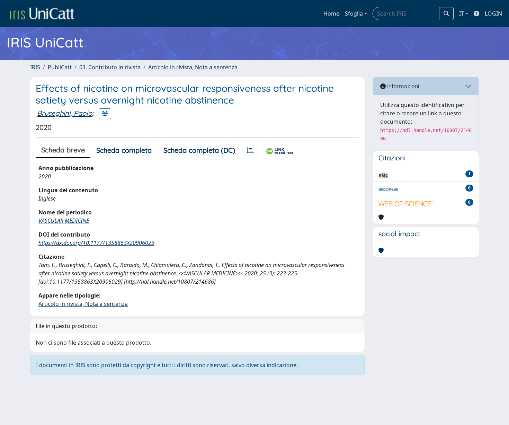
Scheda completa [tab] (124, 150)
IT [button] (461, 13)
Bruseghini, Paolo (64, 113)
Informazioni (402, 85)
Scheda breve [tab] (63, 149)
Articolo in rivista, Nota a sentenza (193, 67)
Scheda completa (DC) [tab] (199, 150)
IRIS (35, 67)
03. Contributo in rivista (110, 67)
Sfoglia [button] (354, 13)
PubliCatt (60, 67)
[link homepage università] (42, 13)
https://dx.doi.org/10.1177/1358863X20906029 (96, 243)
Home (331, 13)
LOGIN (493, 13)
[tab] (250, 150)
